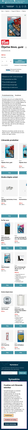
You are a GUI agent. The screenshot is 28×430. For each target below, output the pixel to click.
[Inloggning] (19, 6)
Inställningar (8, 415)
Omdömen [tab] (18, 95)
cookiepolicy (12, 412)
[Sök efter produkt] (16, 6)
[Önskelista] (22, 6)
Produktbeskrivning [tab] (7, 95)
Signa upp (23, 373)
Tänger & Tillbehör (15, 11)
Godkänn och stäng (10, 420)
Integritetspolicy (18, 411)
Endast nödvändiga (10, 424)
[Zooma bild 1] (14, 26)
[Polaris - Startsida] (10, 6)
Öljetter (24, 11)
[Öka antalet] (11, 61)
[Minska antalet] (2, 61)
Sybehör (8, 11)
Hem (2, 11)
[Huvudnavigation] (2, 6)
